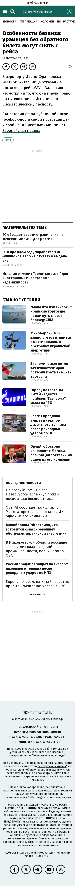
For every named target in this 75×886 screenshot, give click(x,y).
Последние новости (23, 483)
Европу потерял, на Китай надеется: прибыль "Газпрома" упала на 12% (48, 396)
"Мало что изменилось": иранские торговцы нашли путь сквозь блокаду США (51, 313)
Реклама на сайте (29, 726)
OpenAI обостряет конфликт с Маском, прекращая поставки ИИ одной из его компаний (51, 453)
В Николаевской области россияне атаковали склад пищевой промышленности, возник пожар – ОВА (36, 549)
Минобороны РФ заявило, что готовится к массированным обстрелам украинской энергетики (50, 342)
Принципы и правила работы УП (37, 741)
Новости (9, 21)
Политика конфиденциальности (37, 731)
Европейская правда (21, 130)
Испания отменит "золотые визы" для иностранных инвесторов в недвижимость (35, 278)
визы (8, 140)
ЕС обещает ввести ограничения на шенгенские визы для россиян (32, 236)
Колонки (47, 21)
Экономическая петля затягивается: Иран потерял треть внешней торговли (51, 370)
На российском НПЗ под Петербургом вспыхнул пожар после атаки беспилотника (32, 494)
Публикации (28, 21)
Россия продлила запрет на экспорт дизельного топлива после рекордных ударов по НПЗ (48, 424)
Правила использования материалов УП (37, 736)
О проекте (51, 726)
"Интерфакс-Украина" (52, 766)
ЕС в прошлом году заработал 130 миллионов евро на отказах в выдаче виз (34, 256)
